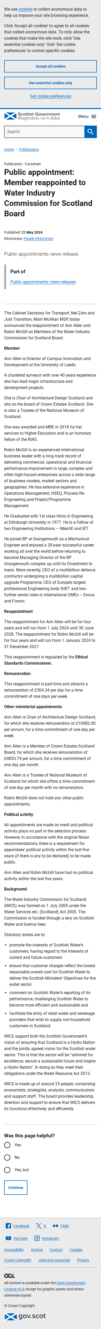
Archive (37, 1250)
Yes (18, 1145)
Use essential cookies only (50, 83)
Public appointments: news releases (43, 281)
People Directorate (38, 238)
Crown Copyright (17, 1260)
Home (9, 149)
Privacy (83, 1260)
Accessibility (14, 1250)
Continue (15, 1188)
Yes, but (22, 1169)
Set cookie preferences (50, 96)
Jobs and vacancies (54, 1260)
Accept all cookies (51, 66)
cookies (25, 9)
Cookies (76, 1250)
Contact (56, 1250)
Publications (29, 149)
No (17, 1157)
